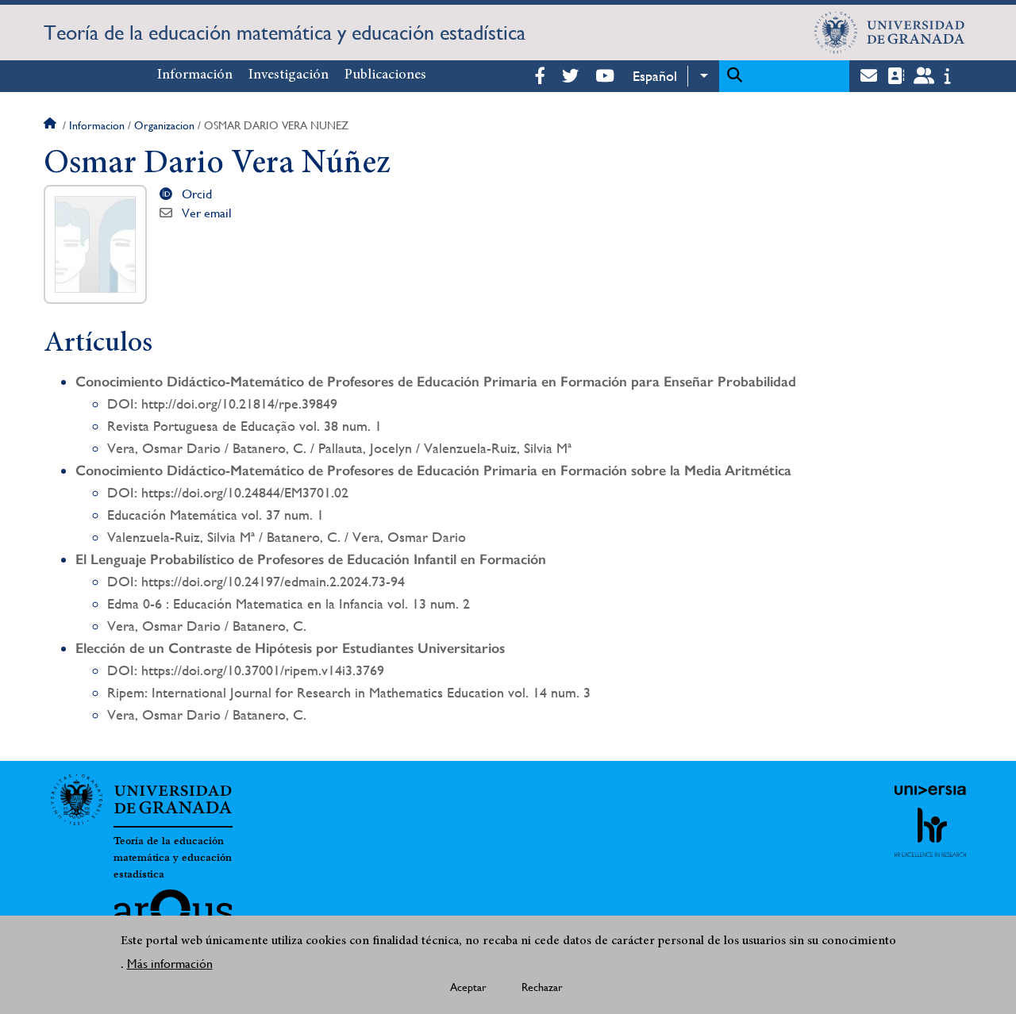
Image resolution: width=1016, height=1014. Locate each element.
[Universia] (930, 790)
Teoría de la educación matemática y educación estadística (284, 32)
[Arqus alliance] (173, 914)
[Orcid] (169, 193)
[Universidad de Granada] (890, 32)
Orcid (197, 194)
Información (195, 75)
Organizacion (164, 125)
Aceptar (468, 987)
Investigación (288, 75)
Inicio (52, 125)
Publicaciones (385, 75)
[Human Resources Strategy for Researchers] (930, 832)
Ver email (207, 213)
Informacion (97, 125)
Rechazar (542, 987)
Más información (170, 963)
